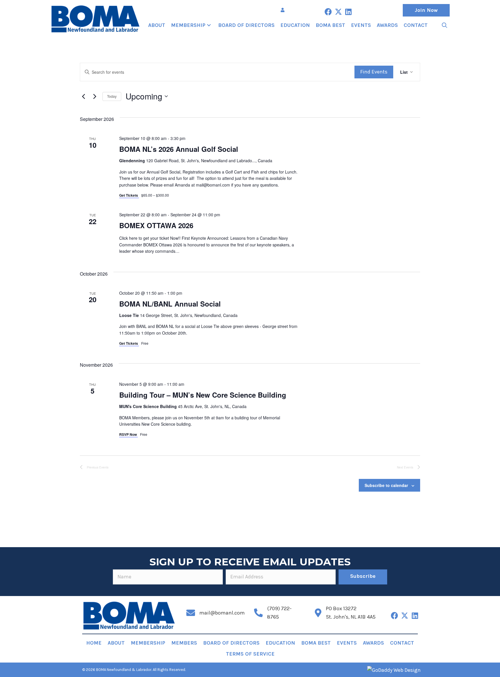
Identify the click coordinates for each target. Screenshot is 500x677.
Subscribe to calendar (386, 485)
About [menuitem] (116, 643)
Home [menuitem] (94, 643)
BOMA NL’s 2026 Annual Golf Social (178, 149)
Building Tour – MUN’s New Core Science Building (202, 395)
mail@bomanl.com (222, 613)
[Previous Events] (83, 96)
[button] (328, 11)
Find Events (373, 72)
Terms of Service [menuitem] (250, 654)
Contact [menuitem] (402, 643)
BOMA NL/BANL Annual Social (170, 304)
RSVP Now (128, 434)
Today (112, 96)
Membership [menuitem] (148, 643)
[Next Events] (94, 96)
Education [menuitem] (280, 643)
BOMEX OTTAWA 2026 (156, 225)
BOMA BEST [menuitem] (316, 643)
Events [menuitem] (347, 643)
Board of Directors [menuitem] (231, 643)
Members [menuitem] (184, 643)
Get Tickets (129, 195)
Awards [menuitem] (373, 643)
